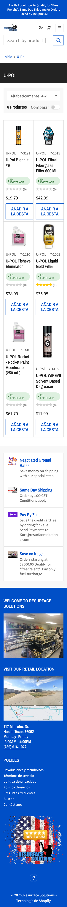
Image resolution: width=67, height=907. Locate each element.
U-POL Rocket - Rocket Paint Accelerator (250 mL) (17, 365)
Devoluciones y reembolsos (24, 770)
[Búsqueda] (58, 40)
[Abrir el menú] (59, 28)
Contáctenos (13, 804)
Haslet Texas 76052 (19, 731)
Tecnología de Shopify (33, 900)
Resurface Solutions (39, 895)
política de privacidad (20, 781)
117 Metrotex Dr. (16, 726)
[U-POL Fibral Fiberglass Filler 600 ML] (48, 135)
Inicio (8, 56)
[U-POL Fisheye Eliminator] (18, 236)
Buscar (9, 798)
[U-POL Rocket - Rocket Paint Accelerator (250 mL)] (18, 332)
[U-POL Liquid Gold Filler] (48, 236)
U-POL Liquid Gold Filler (47, 263)
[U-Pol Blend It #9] (18, 135)
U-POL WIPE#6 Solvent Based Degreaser (48, 381)
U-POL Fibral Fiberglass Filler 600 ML (46, 165)
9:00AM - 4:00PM (17, 741)
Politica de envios (17, 787)
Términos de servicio (19, 775)
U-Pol (21, 56)
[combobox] (34, 40)
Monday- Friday (16, 736)
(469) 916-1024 (15, 747)
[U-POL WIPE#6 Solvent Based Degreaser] (48, 342)
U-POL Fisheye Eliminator (18, 263)
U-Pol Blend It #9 (17, 162)
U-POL (11, 153)
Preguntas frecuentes (19, 793)
